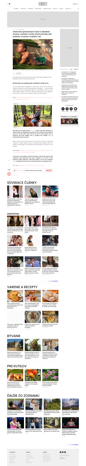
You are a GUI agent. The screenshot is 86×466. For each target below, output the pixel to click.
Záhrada (26, 387)
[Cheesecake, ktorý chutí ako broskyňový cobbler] (50, 317)
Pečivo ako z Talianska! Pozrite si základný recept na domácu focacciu (15, 326)
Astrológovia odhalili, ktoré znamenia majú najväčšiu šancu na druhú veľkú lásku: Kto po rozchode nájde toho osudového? (70, 80)
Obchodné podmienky (30, 457)
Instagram (67, 111)
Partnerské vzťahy (45, 205)
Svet (26, 165)
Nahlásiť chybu (16, 175)
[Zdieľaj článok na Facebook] (9, 165)
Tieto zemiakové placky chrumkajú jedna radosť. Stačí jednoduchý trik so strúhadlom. (15, 306)
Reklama (28, 452)
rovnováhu (32, 130)
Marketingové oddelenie (47, 459)
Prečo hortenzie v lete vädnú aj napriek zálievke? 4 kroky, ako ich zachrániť (49, 384)
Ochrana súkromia (13, 456)
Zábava (23, 29)
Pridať (49, 170)
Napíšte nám (12, 461)
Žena (39, 165)
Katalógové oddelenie (47, 457)
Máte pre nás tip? (46, 461)
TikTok (71, 111)
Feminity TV (68, 8)
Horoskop (30, 8)
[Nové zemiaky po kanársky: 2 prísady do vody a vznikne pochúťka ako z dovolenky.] (50, 296)
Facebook (63, 111)
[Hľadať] (78, 8)
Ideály (35, 165)
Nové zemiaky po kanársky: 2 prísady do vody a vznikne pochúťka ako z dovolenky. (50, 305)
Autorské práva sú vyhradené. (65, 455)
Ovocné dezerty (45, 327)
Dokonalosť (30, 165)
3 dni (70, 69)
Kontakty (45, 452)
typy (44, 88)
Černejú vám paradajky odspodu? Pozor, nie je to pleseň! (31, 384)
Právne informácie (13, 454)
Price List (27, 461)
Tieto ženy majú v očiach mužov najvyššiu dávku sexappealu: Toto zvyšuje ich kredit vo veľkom (32, 201)
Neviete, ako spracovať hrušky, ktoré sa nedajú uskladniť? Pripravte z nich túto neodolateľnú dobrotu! (14, 385)
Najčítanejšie (64, 69)
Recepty (61, 8)
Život (23, 165)
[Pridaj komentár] (9, 160)
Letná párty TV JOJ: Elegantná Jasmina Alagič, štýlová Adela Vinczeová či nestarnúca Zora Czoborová (69, 74)
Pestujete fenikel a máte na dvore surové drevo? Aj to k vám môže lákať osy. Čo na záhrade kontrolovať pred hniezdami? (32, 355)
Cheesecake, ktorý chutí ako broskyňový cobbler (49, 325)
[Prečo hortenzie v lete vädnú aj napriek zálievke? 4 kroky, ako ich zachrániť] (50, 375)
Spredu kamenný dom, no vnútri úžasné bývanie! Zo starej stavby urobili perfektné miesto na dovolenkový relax (15, 355)
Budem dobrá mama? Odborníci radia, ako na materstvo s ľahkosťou (69, 93)
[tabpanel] (69, 86)
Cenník (27, 459)
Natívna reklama (29, 462)
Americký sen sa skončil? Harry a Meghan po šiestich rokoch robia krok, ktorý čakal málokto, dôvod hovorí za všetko (69, 87)
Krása (20, 165)
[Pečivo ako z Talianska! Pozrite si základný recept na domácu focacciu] (15, 317)
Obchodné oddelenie (46, 456)
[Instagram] (63, 452)
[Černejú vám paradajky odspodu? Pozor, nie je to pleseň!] (33, 375)
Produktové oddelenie (47, 454)
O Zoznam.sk (12, 452)
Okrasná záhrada (45, 387)
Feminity (19, 29)
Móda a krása (38, 8)
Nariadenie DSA (12, 462)
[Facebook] (60, 452)
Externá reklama (29, 456)
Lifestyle (55, 8)
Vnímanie (43, 165)
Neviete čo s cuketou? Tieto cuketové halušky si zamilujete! (32, 326)
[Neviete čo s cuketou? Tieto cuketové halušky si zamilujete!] (33, 317)
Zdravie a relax (47, 8)
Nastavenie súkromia (13, 457)
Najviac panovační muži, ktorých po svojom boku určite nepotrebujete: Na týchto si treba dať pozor (48, 201)
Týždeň (76, 69)
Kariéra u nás (12, 459)
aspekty (14, 161)
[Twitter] (65, 452)
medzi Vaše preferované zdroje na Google (29, 170)
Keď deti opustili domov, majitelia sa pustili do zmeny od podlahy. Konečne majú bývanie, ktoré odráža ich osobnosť (49, 355)
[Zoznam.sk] (63, 458)
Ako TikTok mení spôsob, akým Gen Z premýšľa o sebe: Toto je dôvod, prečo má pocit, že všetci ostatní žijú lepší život (70, 99)
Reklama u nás (28, 454)
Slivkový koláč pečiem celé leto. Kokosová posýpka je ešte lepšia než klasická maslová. (32, 306)
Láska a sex (23, 8)
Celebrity (16, 8)
